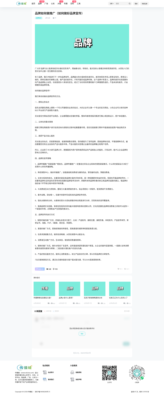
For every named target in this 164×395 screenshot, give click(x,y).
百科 (72, 3)
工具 (78, 3)
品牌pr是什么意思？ (66, 298)
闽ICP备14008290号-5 (42, 392)
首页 (33, 3)
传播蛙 (30, 392)
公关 (53, 3)
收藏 (49, 269)
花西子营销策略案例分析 (93, 298)
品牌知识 (38, 18)
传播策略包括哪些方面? (42, 298)
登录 (136, 4)
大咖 (59, 3)
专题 (65, 3)
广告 (46, 3)
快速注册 (144, 4)
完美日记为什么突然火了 (118, 298)
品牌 (40, 3)
